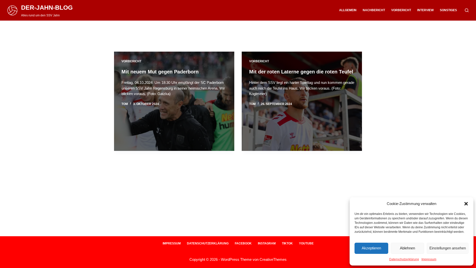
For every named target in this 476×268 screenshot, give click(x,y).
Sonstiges (448, 10)
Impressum (428, 259)
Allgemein (348, 10)
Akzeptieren (371, 248)
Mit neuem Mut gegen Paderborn (160, 71)
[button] (466, 203)
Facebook (243, 243)
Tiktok (287, 243)
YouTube (306, 243)
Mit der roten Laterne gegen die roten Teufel (301, 71)
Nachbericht (374, 10)
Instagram (267, 243)
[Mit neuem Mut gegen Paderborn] (174, 101)
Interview (425, 10)
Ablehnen (407, 248)
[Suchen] (467, 10)
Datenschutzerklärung (404, 259)
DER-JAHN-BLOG (47, 7)
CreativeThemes (273, 259)
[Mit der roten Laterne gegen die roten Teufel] (302, 101)
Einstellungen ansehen (447, 248)
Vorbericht (401, 10)
